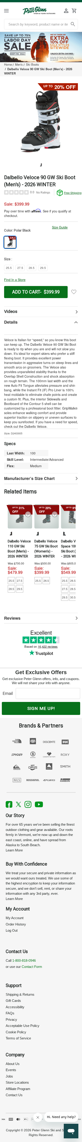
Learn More (14, 850)
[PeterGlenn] (39, 10)
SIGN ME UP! (41, 708)
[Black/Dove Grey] (10, 533)
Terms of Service (18, 1038)
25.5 (11, 581)
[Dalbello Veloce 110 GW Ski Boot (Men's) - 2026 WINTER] (20, 516)
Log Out (12, 930)
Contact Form (32, 967)
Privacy (11, 1019)
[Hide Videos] (41, 312)
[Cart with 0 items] (74, 10)
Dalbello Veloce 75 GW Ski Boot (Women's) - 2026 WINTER (46, 548)
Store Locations (17, 1082)
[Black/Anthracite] (64, 533)
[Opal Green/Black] (37, 533)
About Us (13, 1064)
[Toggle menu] (9, 10)
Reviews (12, 618)
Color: (17, 230)
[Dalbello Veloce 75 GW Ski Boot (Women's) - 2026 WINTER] (46, 516)
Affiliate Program (18, 1089)
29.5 (19, 589)
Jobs (9, 1076)
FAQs (10, 1013)
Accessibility (15, 1007)
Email (9, 693)
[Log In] (66, 10)
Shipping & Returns (20, 994)
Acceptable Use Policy (22, 1026)
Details (11, 322)
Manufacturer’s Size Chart (29, 478)
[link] (41, 47)
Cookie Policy (16, 1032)
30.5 (73, 597)
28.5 (11, 589)
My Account (14, 918)
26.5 (46, 581)
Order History (16, 924)
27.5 (19, 581)
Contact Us (14, 1095)
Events (11, 1070)
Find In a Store (15, 279)
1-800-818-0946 (24, 960)
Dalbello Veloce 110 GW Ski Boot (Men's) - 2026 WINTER (19, 548)
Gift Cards (13, 1001)
